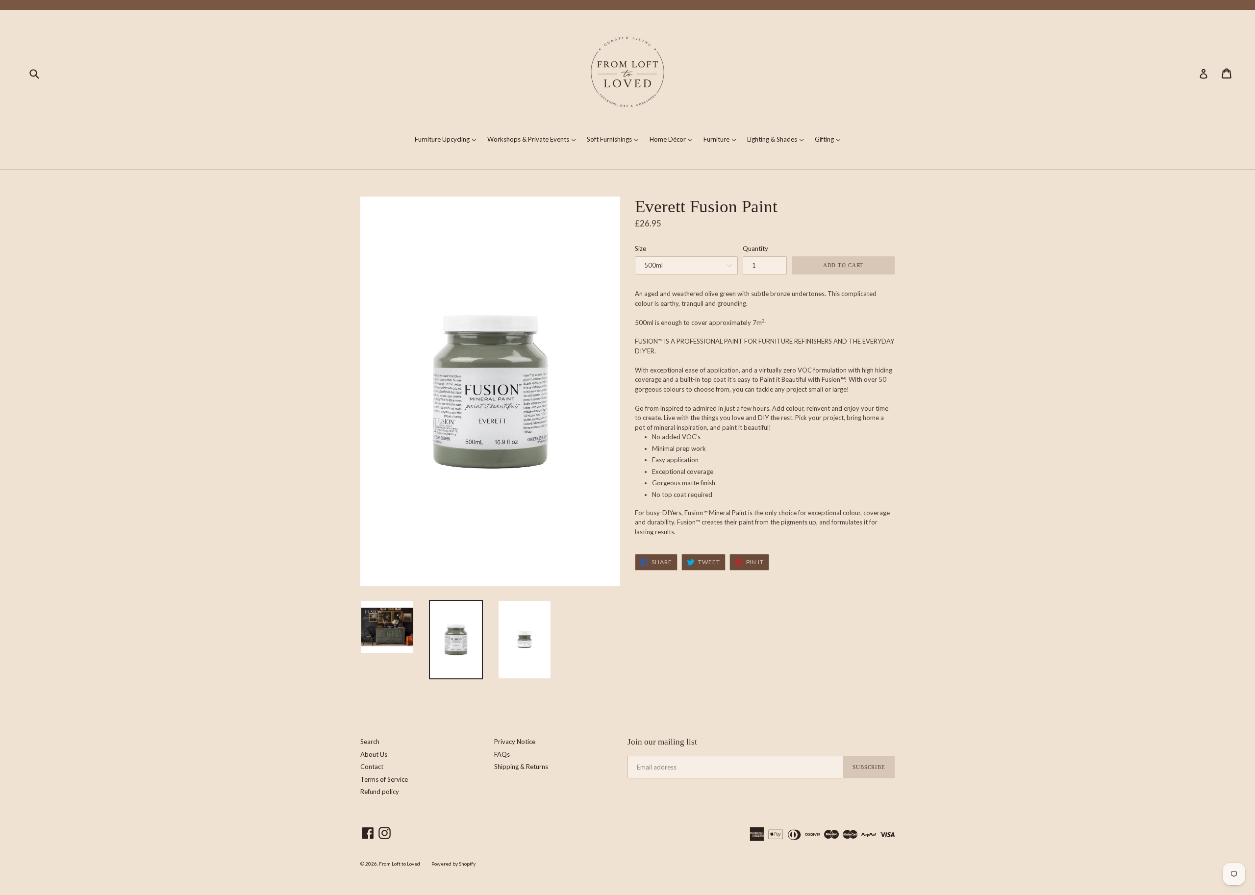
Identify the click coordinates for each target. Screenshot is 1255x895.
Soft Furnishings (615, 139)
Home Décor (673, 139)
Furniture (722, 139)
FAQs (502, 754)
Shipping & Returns (521, 767)
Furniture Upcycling (448, 139)
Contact (371, 767)
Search (369, 742)
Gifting (830, 139)
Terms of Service (384, 779)
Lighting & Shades (777, 139)
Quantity (755, 248)
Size (640, 248)
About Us (373, 754)
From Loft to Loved (399, 864)
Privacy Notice (514, 742)
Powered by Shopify (453, 864)
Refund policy (379, 792)
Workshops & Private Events (533, 139)
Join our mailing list (662, 741)
